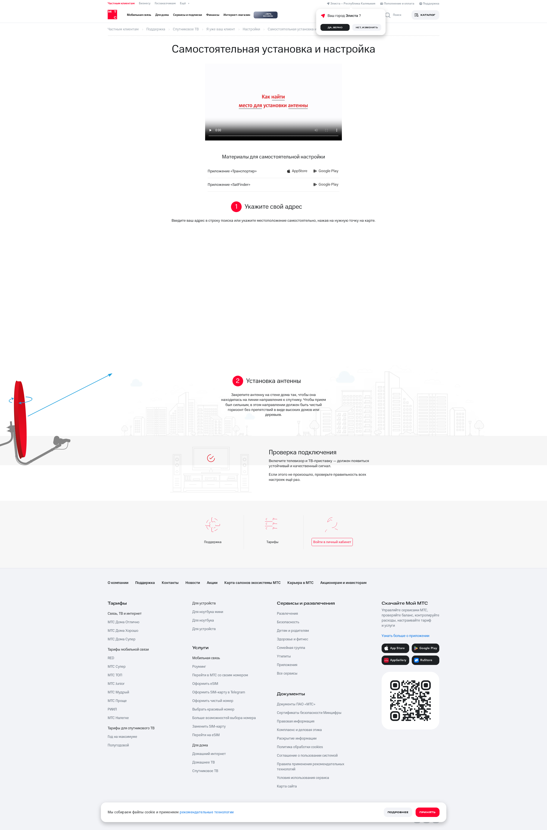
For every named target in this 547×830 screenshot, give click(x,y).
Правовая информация (295, 721)
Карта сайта (287, 786)
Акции (212, 582)
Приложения (287, 665)
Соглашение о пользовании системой (307, 755)
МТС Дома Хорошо (123, 630)
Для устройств (204, 603)
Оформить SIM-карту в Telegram (218, 692)
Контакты (170, 582)
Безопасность (288, 622)
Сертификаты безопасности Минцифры (309, 712)
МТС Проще (117, 700)
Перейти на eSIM (206, 735)
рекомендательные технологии (207, 812)
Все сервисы (287, 673)
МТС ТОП (115, 675)
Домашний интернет (209, 753)
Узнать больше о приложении (405, 635)
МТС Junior (116, 683)
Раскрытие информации (296, 738)
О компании (118, 582)
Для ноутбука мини (207, 611)
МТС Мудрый (118, 692)
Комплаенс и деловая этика (299, 730)
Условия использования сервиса (303, 777)
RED (111, 658)
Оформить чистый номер (212, 700)
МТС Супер (117, 666)
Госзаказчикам (165, 3)
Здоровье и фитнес (292, 639)
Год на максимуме (122, 736)
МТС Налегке (118, 718)
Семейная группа (291, 647)
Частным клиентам (121, 3)
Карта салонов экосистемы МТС (252, 582)
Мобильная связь (206, 658)
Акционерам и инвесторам (343, 582)
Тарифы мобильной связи (128, 649)
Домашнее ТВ (203, 762)
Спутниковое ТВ (205, 771)
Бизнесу (144, 3)
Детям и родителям (293, 630)
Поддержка (145, 582)
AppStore (299, 171)
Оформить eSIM (205, 683)
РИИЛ (112, 709)
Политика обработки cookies (300, 747)
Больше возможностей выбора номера (224, 718)
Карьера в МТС (300, 582)
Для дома (200, 745)
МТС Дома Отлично (123, 622)
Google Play (328, 171)
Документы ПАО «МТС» (296, 704)
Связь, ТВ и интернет (125, 613)
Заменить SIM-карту (209, 726)
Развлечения (287, 613)
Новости (192, 582)
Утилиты (284, 656)
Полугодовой (118, 745)
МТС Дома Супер (121, 639)
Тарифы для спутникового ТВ (131, 728)
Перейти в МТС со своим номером (220, 675)
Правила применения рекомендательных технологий (310, 767)
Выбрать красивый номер (213, 709)
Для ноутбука (203, 620)
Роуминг (199, 666)
